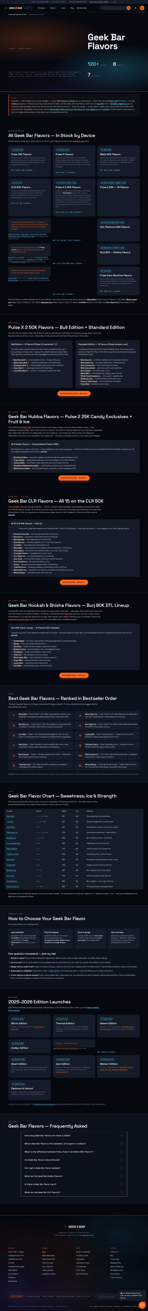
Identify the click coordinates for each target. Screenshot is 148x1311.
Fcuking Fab (39, 257)
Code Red (21, 257)
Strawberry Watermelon (119, 1070)
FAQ (111, 1256)
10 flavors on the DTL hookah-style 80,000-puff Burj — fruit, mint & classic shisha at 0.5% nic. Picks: (28, 272)
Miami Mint (54, 109)
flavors (120, 104)
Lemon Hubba (34, 234)
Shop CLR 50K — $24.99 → (74, 582)
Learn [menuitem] (63, 8)
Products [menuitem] (42, 8)
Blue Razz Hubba (13, 234)
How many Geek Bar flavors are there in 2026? (48, 1135)
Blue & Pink (123, 1067)
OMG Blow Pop (73, 1048)
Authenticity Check (83, 1263)
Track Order (114, 1259)
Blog (44, 1252)
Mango (30, 278)
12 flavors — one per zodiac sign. (66, 1043)
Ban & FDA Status (82, 1274)
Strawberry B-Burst (62, 1072)
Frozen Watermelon (14, 843)
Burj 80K (100, 104)
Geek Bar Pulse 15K (15, 1259)
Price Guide (80, 1270)
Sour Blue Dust (12, 881)
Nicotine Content (82, 1256)
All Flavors (11, 1277)
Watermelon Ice (66, 109)
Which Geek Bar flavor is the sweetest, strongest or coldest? (55, 1143)
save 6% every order (99, 2)
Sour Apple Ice (92, 109)
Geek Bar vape (79, 141)
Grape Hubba (24, 234)
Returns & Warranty (117, 1267)
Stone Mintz (11, 827)
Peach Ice (36, 278)
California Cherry (13, 854)
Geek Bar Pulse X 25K (15, 1256)
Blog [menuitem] (72, 8)
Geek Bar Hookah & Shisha (19, 619)
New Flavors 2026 (48, 1259)
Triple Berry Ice (31, 259)
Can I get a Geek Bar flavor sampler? (43, 1168)
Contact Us (114, 1252)
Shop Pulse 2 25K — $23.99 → (74, 478)
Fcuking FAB (11, 865)
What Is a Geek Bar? (83, 1252)
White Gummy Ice (13, 886)
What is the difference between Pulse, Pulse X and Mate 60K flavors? (59, 1151)
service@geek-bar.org (86, 1235)
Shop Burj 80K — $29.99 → (74, 675)
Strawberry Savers (128, 1027)
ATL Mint (108, 1070)
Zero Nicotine (13, 1274)
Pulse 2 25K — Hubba (16, 1252)
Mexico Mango (12, 849)
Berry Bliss (65, 1048)
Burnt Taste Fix (47, 1267)
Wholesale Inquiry (116, 1270)
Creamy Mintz (38, 1027)
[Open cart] (142, 8)
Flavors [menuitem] (53, 8)
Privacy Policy (115, 1274)
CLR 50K (15, 507)
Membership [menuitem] (81, 8)
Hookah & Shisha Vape (16, 1267)
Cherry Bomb (57, 1048)
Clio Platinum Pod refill (18, 262)
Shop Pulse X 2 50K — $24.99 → (74, 393)
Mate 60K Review (48, 1256)
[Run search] (129, 8)
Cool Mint (105, 109)
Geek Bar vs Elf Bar (49, 1274)
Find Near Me (81, 1267)
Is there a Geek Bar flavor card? (40, 1184)
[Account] (135, 8)
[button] (142, 1305)
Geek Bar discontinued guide (44, 1104)
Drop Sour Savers (105, 1029)
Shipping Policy (115, 1263)
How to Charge (47, 1263)
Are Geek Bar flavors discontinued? (42, 1160)
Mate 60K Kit (55, 971)
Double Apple (12, 278)
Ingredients (80, 1259)
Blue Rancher (11, 870)
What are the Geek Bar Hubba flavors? (44, 1176)
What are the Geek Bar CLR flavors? (42, 1192)
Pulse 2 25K (113, 101)
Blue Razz (15, 280)
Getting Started (47, 1270)
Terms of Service (116, 1277)
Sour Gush (10, 876)
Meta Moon (11, 859)
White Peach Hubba (28, 236)
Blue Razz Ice (79, 109)
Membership (12, 1281)
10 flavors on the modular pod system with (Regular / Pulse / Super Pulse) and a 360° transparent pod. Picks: (28, 249)
